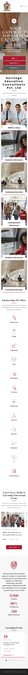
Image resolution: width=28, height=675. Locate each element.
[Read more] (12, 513)
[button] (14, 58)
